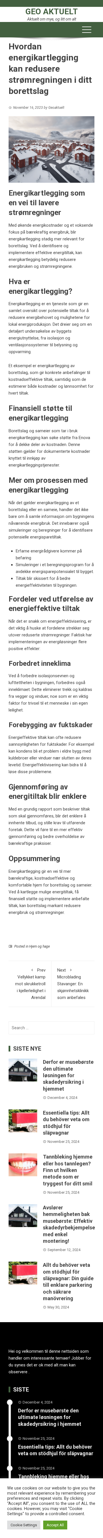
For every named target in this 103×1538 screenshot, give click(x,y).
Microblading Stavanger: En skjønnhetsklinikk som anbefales (73, 984)
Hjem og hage (39, 946)
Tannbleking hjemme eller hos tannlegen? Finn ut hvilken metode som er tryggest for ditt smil (67, 1170)
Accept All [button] (55, 1525)
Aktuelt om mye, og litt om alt (51, 19)
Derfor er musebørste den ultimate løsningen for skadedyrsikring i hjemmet (68, 1075)
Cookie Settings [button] (24, 1525)
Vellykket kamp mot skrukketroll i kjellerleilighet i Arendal (30, 984)
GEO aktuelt (51, 11)
